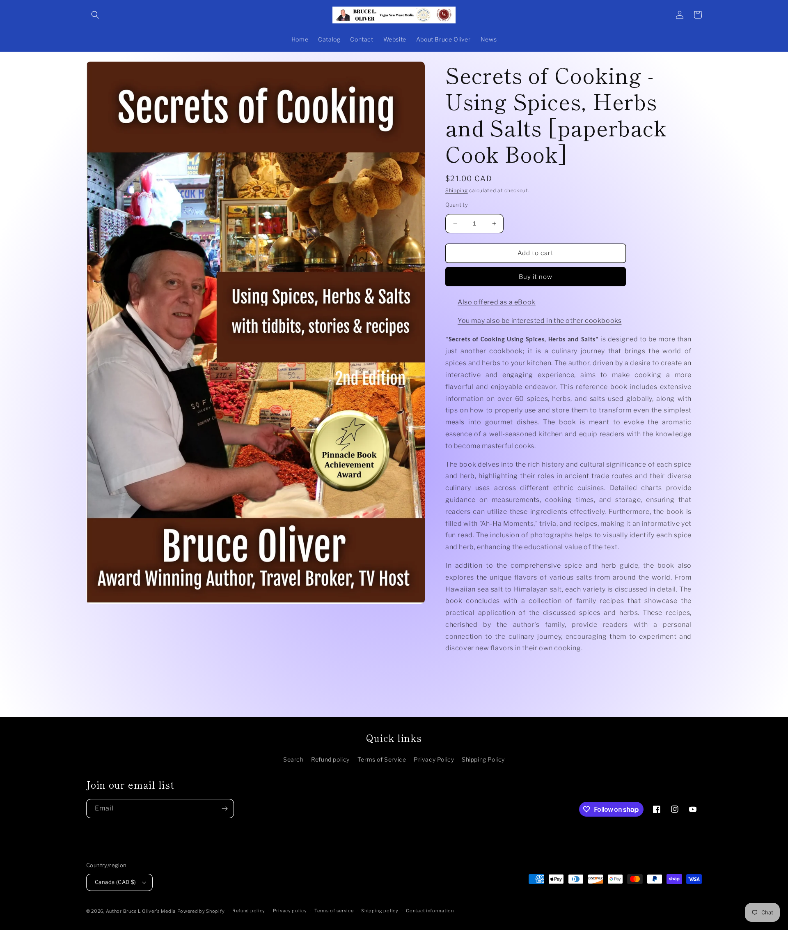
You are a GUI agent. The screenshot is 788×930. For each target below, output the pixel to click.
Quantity (456, 204)
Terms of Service (381, 759)
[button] (95, 15)
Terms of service (333, 911)
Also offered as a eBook (497, 302)
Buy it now (535, 277)
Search (293, 759)
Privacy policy (290, 911)
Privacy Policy (434, 759)
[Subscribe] (224, 808)
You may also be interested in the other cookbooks (539, 321)
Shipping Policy (483, 759)
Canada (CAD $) (115, 882)
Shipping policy (380, 911)
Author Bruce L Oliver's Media (141, 911)
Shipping (456, 190)
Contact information (430, 911)
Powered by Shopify (201, 911)
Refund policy (330, 759)
